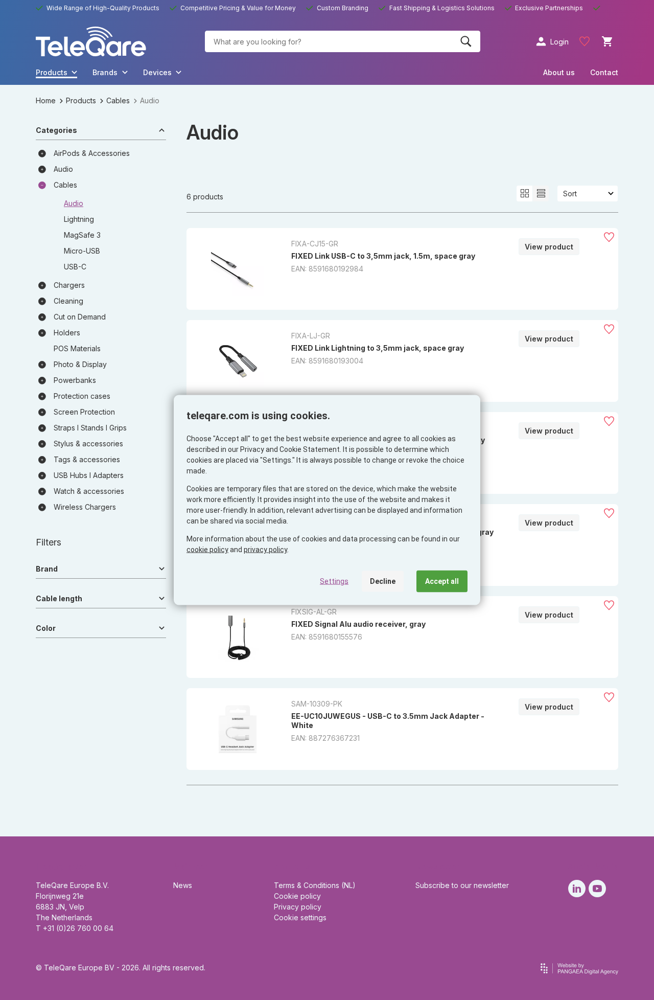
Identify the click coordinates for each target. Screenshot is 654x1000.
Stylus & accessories (88, 443)
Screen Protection (84, 411)
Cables (118, 100)
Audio (63, 169)
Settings (334, 581)
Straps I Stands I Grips (90, 427)
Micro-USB (82, 250)
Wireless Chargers (85, 507)
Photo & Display (80, 364)
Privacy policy (297, 906)
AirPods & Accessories (92, 153)
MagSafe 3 (82, 235)
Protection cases (82, 396)
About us (559, 72)
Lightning (79, 219)
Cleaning (68, 301)
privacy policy (265, 550)
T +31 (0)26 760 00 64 (74, 928)
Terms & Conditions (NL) (315, 885)
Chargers (69, 285)
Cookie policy (297, 896)
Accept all (442, 581)
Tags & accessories (87, 459)
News (182, 885)
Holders (67, 332)
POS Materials (77, 348)
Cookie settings (300, 917)
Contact (604, 72)
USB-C (75, 266)
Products (81, 100)
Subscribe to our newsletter (462, 885)
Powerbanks (75, 380)
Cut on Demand (80, 316)
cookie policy (207, 550)
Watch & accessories (89, 491)
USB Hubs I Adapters (89, 475)
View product (549, 246)
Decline (382, 581)
